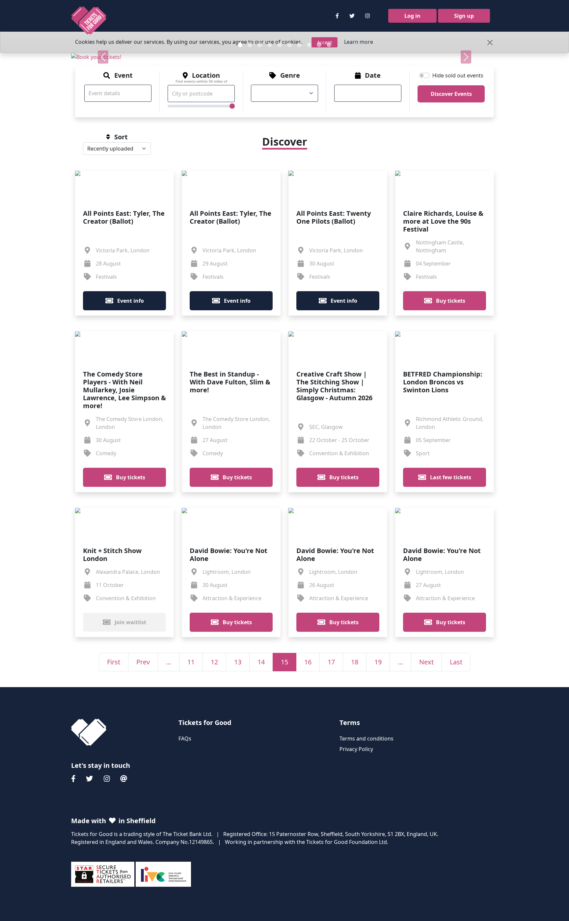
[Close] (490, 42)
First (113, 661)
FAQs (184, 738)
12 (214, 661)
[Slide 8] (309, 44)
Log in (412, 15)
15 (284, 661)
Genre (290, 75)
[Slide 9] (319, 44)
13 (237, 661)
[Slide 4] (269, 44)
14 (261, 661)
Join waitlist (129, 622)
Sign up (464, 15)
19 (378, 661)
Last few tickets (450, 477)
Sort (121, 137)
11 (191, 661)
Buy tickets (450, 300)
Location (201, 77)
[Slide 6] (289, 44)
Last (456, 661)
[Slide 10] (329, 44)
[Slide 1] (240, 44)
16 (308, 661)
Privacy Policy (356, 749)
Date (373, 75)
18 (354, 661)
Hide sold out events (457, 75)
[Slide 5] (279, 44)
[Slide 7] (299, 44)
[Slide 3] (259, 44)
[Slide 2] (250, 44)
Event (123, 75)
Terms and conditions (366, 738)
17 (331, 661)
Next (426, 661)
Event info (130, 300)
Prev (143, 661)
